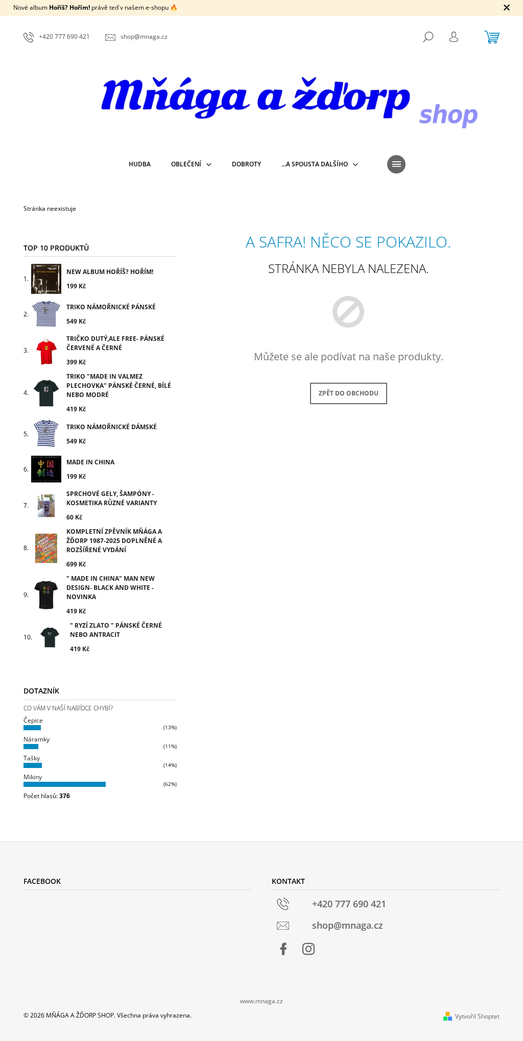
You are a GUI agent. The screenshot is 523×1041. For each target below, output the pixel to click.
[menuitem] (139, 164)
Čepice (33, 720)
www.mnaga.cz (261, 1001)
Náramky (36, 739)
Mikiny (32, 777)
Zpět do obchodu (348, 393)
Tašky (31, 758)
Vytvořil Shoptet (477, 1016)
